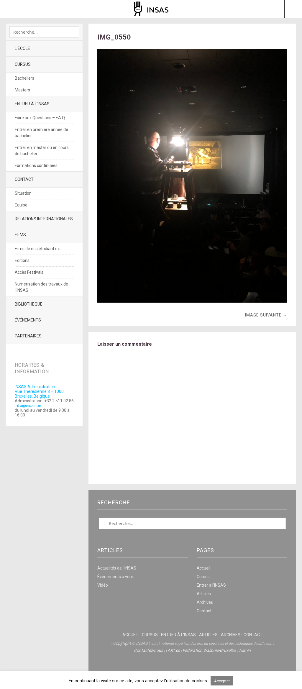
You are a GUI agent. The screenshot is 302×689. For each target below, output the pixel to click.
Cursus (23, 64)
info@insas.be (28, 405)
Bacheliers (24, 78)
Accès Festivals (29, 272)
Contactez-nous (148, 650)
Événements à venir (115, 576)
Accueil (203, 568)
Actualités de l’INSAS (116, 568)
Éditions (22, 260)
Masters (22, 90)
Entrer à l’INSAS (32, 103)
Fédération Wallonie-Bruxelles (209, 650)
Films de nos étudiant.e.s (37, 248)
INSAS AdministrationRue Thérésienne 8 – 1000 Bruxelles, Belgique (39, 391)
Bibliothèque (28, 304)
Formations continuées (36, 165)
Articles (204, 593)
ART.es (174, 650)
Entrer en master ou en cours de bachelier (42, 150)
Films (20, 234)
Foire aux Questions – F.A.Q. (40, 117)
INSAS (151, 8)
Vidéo (102, 585)
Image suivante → (266, 315)
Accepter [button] (222, 681)
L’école (22, 48)
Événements (28, 320)
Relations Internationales (44, 218)
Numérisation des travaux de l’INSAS (41, 287)
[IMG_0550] (192, 301)
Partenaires (28, 336)
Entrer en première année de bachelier (41, 132)
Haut (192, 668)
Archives (205, 602)
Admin (245, 650)
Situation (23, 193)
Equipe (21, 205)
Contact (24, 179)
